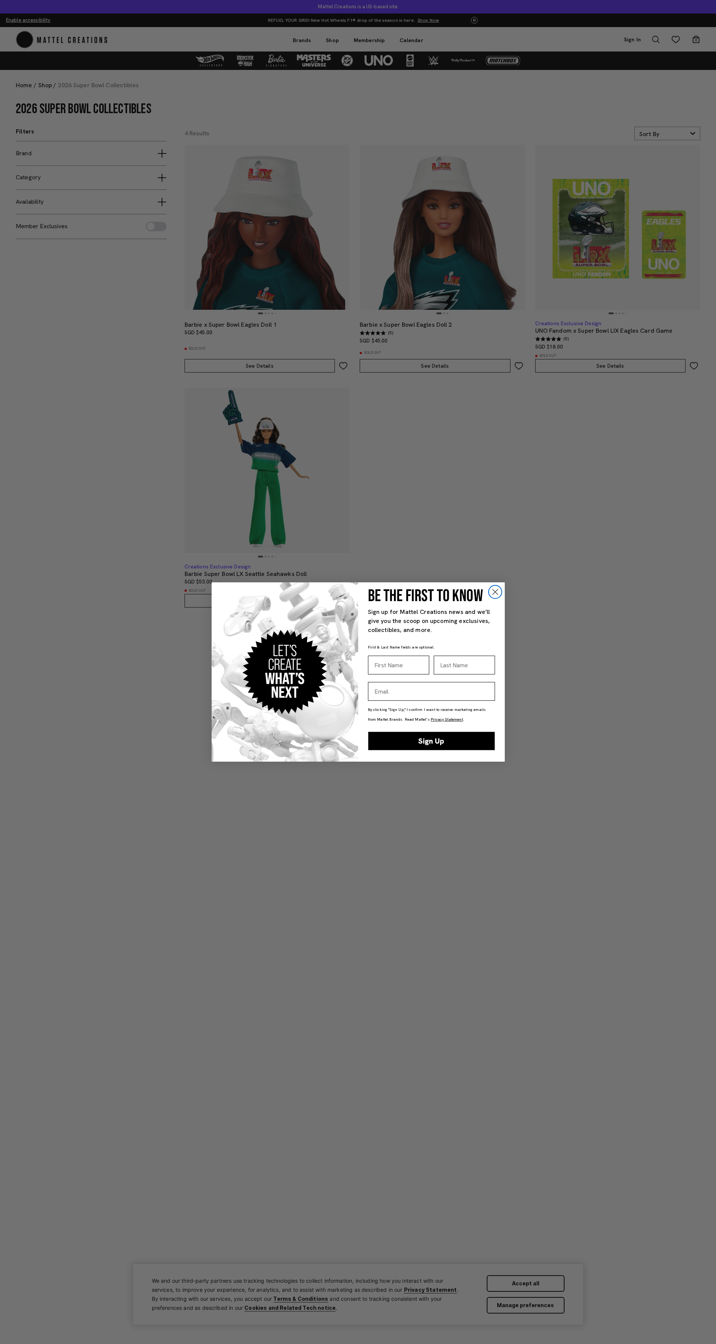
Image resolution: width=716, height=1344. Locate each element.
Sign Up (431, 741)
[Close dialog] (495, 592)
